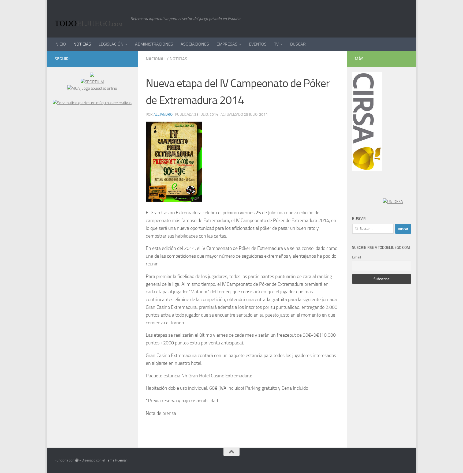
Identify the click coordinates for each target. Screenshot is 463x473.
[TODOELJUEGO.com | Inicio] (90, 19)
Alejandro (163, 114)
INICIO (60, 44)
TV (276, 44)
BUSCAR (298, 44)
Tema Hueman (117, 460)
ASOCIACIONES (195, 44)
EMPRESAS (226, 44)
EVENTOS (258, 44)
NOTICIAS (82, 44)
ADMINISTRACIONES (154, 44)
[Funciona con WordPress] (77, 460)
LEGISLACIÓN (111, 44)
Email (356, 257)
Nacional (156, 58)
